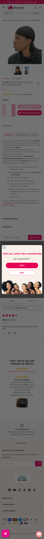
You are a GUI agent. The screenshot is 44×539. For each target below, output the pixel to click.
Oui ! (22, 265)
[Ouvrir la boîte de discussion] (39, 534)
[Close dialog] (4, 247)
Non (22, 273)
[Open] (5, 533)
